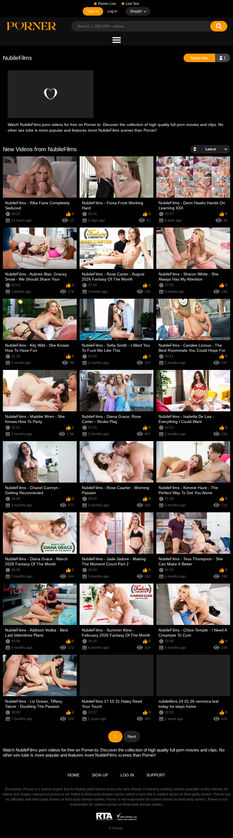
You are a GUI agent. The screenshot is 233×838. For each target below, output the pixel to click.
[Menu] (116, 40)
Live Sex (132, 4)
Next (132, 736)
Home (74, 775)
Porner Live (107, 4)
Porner (118, 828)
